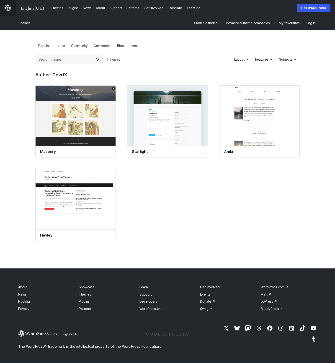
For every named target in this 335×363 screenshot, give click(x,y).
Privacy (23, 309)
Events (205, 294)
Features (261, 59)
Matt (266, 294)
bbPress (269, 301)
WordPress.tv (151, 309)
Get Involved (210, 287)
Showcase (87, 287)
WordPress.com (274, 287)
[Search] (97, 59)
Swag (206, 309)
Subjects (285, 59)
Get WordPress (313, 8)
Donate (207, 301)
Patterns (85, 309)
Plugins (84, 301)
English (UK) (70, 334)
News (22, 294)
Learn (143, 287)
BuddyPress (272, 309)
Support (145, 294)
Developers (148, 301)
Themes (24, 23)
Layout (239, 59)
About (22, 287)
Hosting (24, 301)
